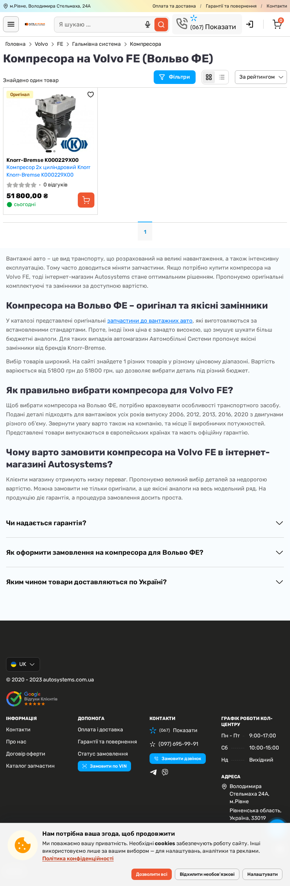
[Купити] (86, 200)
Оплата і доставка (100, 729)
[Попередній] (14, 122)
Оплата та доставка (174, 6)
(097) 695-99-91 (178, 744)
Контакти (277, 6)
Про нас (16, 742)
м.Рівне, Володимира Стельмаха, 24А (50, 6)
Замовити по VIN (108, 766)
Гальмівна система (96, 44)
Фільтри (180, 77)
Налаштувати (262, 874)
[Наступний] (87, 122)
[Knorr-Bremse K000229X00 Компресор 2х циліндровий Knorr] (50, 122)
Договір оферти (25, 754)
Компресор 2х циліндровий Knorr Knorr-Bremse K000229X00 (48, 171)
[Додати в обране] (91, 94)
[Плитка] (209, 77)
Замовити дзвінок (181, 758)
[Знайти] (161, 24)
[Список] (222, 77)
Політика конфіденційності (78, 858)
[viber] (165, 772)
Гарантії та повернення (231, 6)
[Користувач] (249, 24)
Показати (213, 27)
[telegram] (153, 772)
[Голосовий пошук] (148, 24)
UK (22, 664)
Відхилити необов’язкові (207, 874)
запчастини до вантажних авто (150, 320)
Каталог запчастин (30, 766)
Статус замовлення (103, 754)
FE (60, 44)
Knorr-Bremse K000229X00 (42, 160)
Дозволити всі (151, 874)
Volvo (41, 44)
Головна (15, 44)
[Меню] (11, 24)
